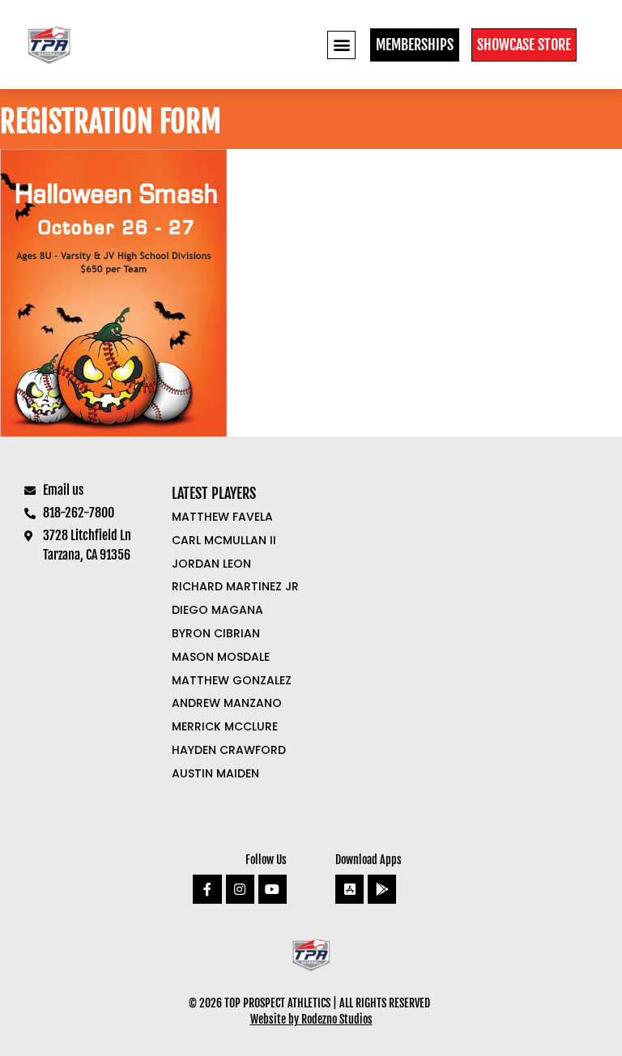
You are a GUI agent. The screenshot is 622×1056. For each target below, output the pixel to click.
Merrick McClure (225, 726)
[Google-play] (382, 889)
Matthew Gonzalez (232, 680)
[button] (341, 45)
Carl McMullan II (224, 540)
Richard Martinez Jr (235, 586)
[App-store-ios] (349, 889)
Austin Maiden (215, 773)
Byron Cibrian (216, 633)
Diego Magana (217, 610)
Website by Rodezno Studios (311, 1019)
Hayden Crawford (229, 750)
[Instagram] (240, 889)
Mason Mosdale (221, 657)
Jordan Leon (211, 564)
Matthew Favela (222, 517)
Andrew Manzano (227, 703)
